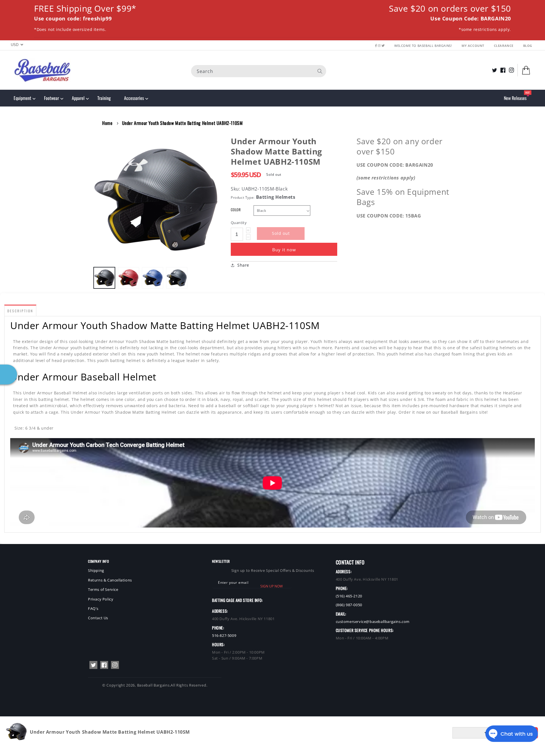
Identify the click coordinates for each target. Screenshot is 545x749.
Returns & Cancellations (110, 580)
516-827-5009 (224, 635)
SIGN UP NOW (271, 586)
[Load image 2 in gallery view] (128, 277)
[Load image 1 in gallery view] (104, 277)
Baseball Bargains (153, 685)
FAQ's (93, 608)
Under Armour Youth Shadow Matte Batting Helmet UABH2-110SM (182, 123)
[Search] (320, 71)
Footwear (51, 98)
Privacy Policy (100, 599)
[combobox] (258, 71)
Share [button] (243, 265)
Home (107, 123)
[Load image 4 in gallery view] (176, 277)
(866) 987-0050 (349, 604)
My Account (473, 45)
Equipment (22, 98)
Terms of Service (103, 589)
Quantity (239, 222)
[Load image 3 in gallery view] (152, 277)
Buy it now (284, 249)
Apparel (78, 98)
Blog (527, 45)
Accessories (134, 98)
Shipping (96, 570)
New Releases (515, 98)
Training (104, 98)
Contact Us (98, 617)
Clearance (504, 45)
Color (236, 209)
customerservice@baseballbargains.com (373, 621)
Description (20, 310)
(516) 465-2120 (349, 596)
